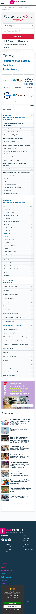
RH (17, 364)
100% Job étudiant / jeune (17, 286)
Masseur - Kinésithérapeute (18, 160)
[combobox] (9, 41)
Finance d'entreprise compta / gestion (17, 317)
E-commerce (17, 310)
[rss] (9, 539)
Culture (3, 583)
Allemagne (18, 275)
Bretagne (18, 224)
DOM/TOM (18, 230)
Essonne (18, 248)
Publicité (26, 544)
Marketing (17, 352)
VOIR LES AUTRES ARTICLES (21, 503)
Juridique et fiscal (17, 348)
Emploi (3, 567)
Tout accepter (12, 603)
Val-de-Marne (18, 254)
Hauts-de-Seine (18, 239)
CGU (24, 536)
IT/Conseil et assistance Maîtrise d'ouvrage (17, 337)
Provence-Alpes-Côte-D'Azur (18, 269)
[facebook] (2, 539)
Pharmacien (18, 190)
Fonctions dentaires (18, 176)
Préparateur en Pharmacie (18, 193)
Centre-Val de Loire (18, 227)
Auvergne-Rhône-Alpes (18, 215)
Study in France (28, 549)
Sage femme (18, 179)
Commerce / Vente (17, 298)
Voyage (3, 573)
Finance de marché (17, 321)
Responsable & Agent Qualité (18, 135)
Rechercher (18, 36)
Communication (17, 302)
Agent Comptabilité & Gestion (18, 132)
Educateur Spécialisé (18, 148)
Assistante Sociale (18, 141)
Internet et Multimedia (17, 333)
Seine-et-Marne (18, 245)
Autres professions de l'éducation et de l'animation (18, 152)
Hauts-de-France (18, 263)
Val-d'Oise (18, 257)
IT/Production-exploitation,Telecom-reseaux (17, 344)
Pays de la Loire (18, 266)
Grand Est (18, 210)
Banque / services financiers (17, 294)
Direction (17, 306)
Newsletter (9, 547)
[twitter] (6, 539)
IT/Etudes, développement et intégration (17, 341)
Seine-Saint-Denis (18, 251)
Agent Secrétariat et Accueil (18, 129)
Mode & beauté (6, 570)
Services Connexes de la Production (17, 372)
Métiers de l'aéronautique (17, 356)
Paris (18, 236)
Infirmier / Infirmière (18, 169)
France (17, 206)
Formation (4, 563)
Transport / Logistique (17, 375)
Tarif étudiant (6, 577)
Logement (4, 580)
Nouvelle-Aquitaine (18, 213)
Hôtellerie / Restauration (17, 329)
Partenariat (27, 547)
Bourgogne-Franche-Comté (18, 221)
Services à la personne (17, 368)
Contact (7, 544)
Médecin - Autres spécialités (18, 187)
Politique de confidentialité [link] (12, 610)
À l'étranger (17, 272)
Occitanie (18, 260)
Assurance (17, 290)
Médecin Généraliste (18, 185)
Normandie (18, 218)
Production (17, 360)
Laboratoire (18, 182)
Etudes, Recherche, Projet (17, 313)
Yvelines (18, 242)
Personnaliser (12, 607)
